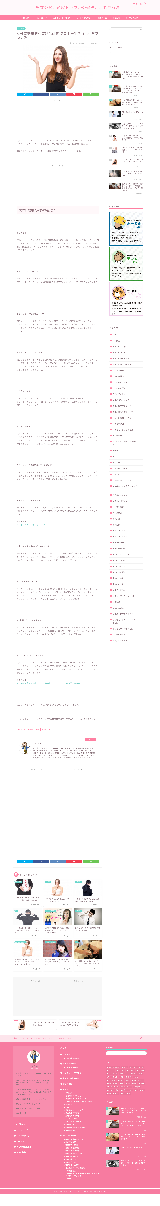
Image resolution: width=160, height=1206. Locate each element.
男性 (117, 1087)
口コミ (129, 1077)
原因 (122, 1077)
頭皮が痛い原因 (71, 1145)
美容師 (110, 1090)
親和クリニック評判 (121, 536)
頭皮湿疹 (116, 602)
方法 (116, 1083)
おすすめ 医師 (119, 346)
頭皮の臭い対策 (119, 578)
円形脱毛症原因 (119, 388)
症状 (130, 1087)
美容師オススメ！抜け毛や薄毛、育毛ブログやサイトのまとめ (82, 1174)
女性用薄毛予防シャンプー (124, 412)
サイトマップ (22, 1130)
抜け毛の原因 (118, 424)
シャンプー (121, 1070)
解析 (143, 1090)
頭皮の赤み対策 (119, 584)
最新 (122, 1083)
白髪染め (137, 1087)
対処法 (121, 1080)
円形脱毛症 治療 (120, 382)
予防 (109, 1073)
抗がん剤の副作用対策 (122, 418)
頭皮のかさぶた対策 (121, 554)
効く (109, 1077)
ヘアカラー (131, 1070)
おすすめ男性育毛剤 (84, 18)
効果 (116, 1077)
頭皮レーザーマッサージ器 (124, 596)
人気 (116, 1073)
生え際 (110, 1087)
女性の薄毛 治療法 (121, 400)
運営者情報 (21, 1152)
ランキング (141, 1070)
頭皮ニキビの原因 (120, 590)
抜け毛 (52, 729)
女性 (38, 729)
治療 (135, 1083)
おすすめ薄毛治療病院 (122, 364)
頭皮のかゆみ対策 (120, 560)
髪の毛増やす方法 (120, 634)
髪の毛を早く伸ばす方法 (123, 629)
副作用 (140, 1073)
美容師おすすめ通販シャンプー (125, 488)
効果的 (31, 729)
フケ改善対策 (118, 376)
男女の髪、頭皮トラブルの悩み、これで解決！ (80, 7)
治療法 (142, 1083)
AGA (114, 335)
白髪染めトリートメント (123, 480)
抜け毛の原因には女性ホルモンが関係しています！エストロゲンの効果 (48, 683)
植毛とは (116, 462)
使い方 (123, 1073)
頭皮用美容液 (118, 608)
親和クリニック (119, 530)
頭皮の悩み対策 (132, 18)
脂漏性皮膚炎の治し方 (122, 501)
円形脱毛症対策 (41, 18)
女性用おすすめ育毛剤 (62, 18)
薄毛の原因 (102, 18)
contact (20, 1141)
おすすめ (117, 1067)
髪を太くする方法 (120, 640)
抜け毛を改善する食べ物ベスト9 (31, 525)
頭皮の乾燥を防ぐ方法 (122, 566)
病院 (123, 1087)
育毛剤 (124, 1090)
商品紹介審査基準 (24, 1147)
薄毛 (131, 1090)
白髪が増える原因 (120, 468)
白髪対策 (25, 18)
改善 (109, 1083)
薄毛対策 (116, 18)
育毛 (117, 1090)
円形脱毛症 (132, 1073)
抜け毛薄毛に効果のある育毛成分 (125, 443)
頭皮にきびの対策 (120, 548)
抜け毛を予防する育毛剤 (123, 430)
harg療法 (117, 341)
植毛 (114, 456)
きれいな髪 (22, 729)
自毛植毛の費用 (119, 507)
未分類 (115, 450)
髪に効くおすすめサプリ (123, 614)
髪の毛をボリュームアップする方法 (125, 621)
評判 (109, 1093)
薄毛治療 (116, 525)
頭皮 (123, 1093)
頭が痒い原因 (118, 542)
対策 (44, 729)
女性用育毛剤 (111, 1080)
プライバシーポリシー (26, 1136)
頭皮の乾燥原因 (119, 572)
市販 (134, 1080)
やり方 (133, 1067)
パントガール (118, 370)
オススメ (141, 1067)
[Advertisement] (58, 119)
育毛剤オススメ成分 (121, 495)
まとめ (125, 1067)
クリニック (111, 1070)
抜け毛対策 (21, 29)
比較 (129, 1083)
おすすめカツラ (119, 352)
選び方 (116, 1093)
